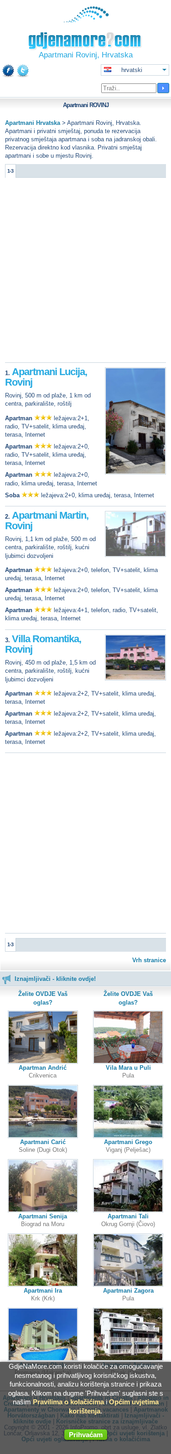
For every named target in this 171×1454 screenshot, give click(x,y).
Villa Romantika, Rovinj (43, 644)
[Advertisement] (85, 272)
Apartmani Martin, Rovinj (46, 521)
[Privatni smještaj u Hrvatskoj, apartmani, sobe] (85, 20)
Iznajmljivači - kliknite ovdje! (55, 978)
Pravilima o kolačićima (68, 1402)
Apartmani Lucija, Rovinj (46, 377)
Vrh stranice (149, 960)
